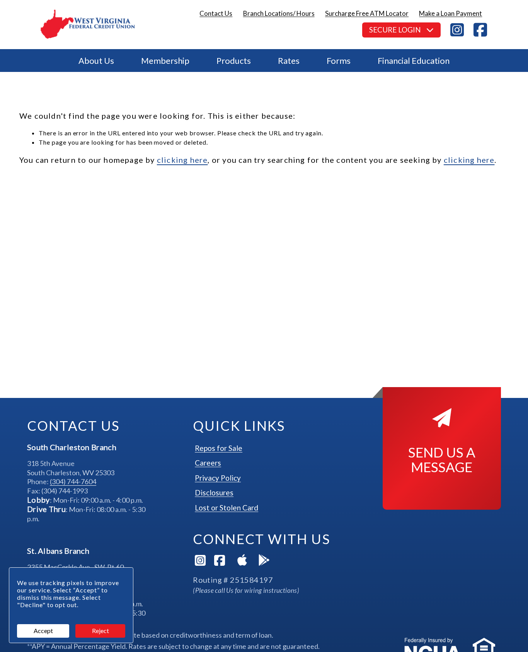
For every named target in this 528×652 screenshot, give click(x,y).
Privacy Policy (218, 477)
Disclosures (214, 492)
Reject (100, 630)
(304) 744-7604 (73, 481)
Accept (43, 630)
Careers (208, 462)
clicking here (182, 159)
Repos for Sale (218, 448)
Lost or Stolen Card (226, 507)
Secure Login (395, 29)
